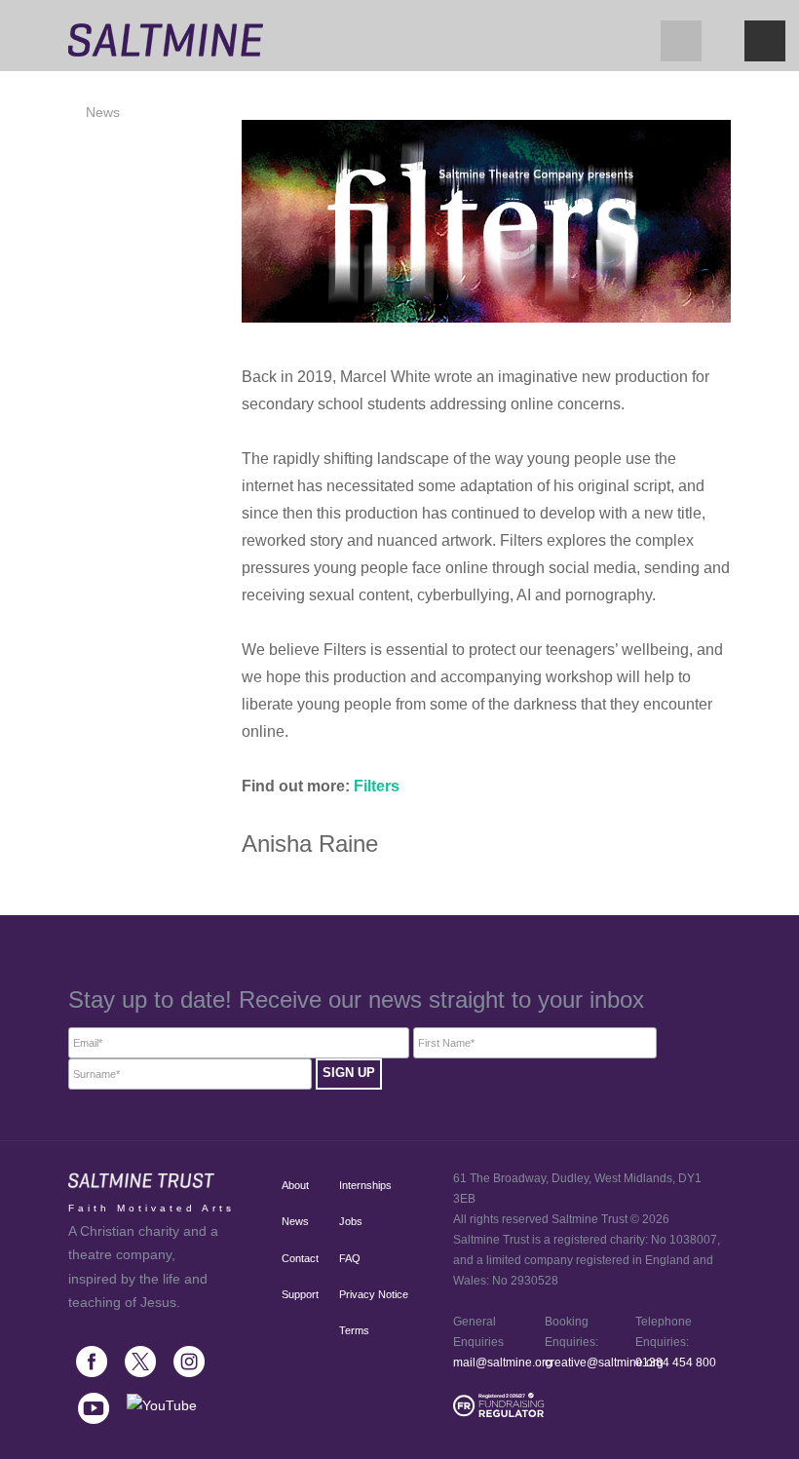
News (103, 112)
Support (292, 1294)
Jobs (350, 1221)
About (292, 1185)
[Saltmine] (165, 35)
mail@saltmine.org (502, 1362)
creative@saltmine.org (604, 1362)
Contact (292, 1258)
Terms (354, 1330)
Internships (365, 1185)
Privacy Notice (373, 1294)
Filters (377, 786)
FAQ (350, 1258)
